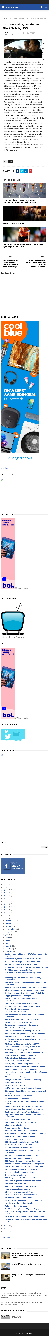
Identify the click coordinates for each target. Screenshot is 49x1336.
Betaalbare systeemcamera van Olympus (23, 959)
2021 (6, 898)
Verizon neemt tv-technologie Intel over (22, 1047)
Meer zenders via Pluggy (15, 1077)
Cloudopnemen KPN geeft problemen (21, 1069)
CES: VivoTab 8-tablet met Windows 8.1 (22, 1131)
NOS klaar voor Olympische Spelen (19, 970)
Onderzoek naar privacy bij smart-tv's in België (25, 993)
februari (9, 949)
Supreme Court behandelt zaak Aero (20, 1055)
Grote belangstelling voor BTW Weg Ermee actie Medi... (26, 955)
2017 (6, 910)
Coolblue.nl (5, 468)
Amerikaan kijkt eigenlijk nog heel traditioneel (25, 1066)
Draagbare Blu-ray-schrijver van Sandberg (23, 1080)
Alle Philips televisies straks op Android (22, 1186)
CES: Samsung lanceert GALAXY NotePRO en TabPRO (24, 1151)
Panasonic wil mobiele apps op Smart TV (22, 1031)
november (10, 923)
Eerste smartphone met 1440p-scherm (21, 1025)
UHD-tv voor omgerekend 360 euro (20, 1192)
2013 (6, 1225)
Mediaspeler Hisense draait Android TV (22, 1044)
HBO (10, 19)
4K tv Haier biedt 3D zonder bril (18, 1145)
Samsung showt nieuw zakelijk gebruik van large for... (26, 1220)
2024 (6, 890)
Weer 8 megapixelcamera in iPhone (20, 1136)
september (11, 929)
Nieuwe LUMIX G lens (14, 1139)
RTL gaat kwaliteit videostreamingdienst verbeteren (23, 974)
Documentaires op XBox (15, 1175)
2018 (6, 907)
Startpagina (5, 1238)
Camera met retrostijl (14, 1082)
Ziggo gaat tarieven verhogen (18, 996)
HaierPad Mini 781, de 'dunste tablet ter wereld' (25, 1133)
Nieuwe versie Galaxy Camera (18, 1128)
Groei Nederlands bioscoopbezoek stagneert (24, 1164)
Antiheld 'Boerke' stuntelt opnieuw (26, 1264)
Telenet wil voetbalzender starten (20, 1058)
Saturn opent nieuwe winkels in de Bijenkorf (24, 1052)
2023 (6, 893)
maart (8, 946)
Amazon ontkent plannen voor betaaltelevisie (25, 1033)
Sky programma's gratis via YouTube (21, 964)
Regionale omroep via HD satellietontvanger (24, 1109)
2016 (6, 912)
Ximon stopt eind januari (15, 1125)
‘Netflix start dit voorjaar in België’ (20, 1203)
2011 (6, 1231)
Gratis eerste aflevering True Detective (22, 1112)
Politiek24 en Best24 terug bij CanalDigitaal (23, 1106)
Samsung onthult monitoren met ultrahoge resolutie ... (24, 979)
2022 (6, 895)
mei (7, 940)
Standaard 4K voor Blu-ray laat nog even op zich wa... (25, 1092)
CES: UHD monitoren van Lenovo (18, 1158)
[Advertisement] (24, 812)
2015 (6, 915)
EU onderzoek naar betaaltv (17, 1098)
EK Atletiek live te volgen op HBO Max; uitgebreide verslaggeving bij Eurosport (20, 201)
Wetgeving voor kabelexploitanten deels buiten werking (25, 983)
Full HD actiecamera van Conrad (18, 1147)
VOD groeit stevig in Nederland (18, 1197)
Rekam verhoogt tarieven (16, 1206)
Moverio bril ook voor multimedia (19, 1096)
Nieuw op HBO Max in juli (13, 223)
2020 (6, 901)
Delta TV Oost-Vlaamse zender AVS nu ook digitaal (23, 999)
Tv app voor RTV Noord (15, 1085)
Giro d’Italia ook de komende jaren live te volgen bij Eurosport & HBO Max (23, 245)
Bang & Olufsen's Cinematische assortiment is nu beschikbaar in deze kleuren (27, 1255)
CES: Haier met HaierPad (15, 1183)
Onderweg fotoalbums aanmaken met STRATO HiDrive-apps (25, 1040)
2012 (6, 1228)
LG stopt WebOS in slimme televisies (21, 1195)
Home (5, 19)
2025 (6, 887)
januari (9, 951)
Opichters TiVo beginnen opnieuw (19, 1172)
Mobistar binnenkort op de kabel (19, 1028)
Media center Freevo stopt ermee (19, 1022)
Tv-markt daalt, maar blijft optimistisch (22, 1006)
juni (7, 937)
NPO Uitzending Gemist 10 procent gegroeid (24, 1209)
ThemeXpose (28, 1333)
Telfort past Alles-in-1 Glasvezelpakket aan (24, 1166)
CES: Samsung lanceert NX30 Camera (21, 1169)
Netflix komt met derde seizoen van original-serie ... (24, 1102)
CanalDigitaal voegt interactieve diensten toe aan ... (25, 1212)
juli (7, 935)
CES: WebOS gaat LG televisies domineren (23, 1181)
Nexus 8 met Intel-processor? (17, 1009)
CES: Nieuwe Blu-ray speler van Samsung (22, 1161)
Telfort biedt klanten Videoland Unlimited (23, 1088)
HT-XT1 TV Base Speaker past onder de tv (23, 961)
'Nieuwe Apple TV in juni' (15, 1012)
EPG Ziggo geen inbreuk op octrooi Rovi (22, 1063)
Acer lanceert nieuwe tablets (17, 1189)
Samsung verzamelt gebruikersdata (20, 1049)
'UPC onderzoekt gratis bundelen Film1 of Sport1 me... (26, 1073)
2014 (6, 918)
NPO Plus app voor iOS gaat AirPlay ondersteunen (26, 967)
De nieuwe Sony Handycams (17, 1061)
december (10, 920)
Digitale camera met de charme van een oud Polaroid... (24, 1115)
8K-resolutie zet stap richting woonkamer (23, 1019)
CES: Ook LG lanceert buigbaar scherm (21, 1155)
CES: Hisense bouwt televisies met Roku (22, 1142)
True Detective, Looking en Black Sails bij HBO (25, 1216)
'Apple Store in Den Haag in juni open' (21, 1003)
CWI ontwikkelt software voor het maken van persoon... (24, 1015)
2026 (6, 884)
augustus (10, 932)
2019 (6, 904)
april (8, 943)
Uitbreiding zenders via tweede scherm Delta (24, 990)
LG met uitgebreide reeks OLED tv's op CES (23, 1200)
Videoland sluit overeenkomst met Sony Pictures (26, 987)
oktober (9, 926)
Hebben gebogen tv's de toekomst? (20, 1122)
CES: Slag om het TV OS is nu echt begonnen (24, 1178)
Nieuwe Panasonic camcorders (18, 1119)
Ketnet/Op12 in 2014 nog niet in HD (20, 1036)
